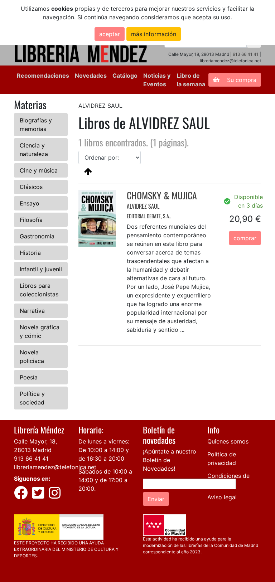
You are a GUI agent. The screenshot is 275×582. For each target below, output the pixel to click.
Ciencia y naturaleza (34, 149)
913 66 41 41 (246, 54)
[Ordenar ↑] (88, 171)
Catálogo (125, 75)
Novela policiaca (32, 356)
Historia (30, 252)
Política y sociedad (32, 398)
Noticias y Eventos (156, 80)
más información (153, 34)
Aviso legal (222, 497)
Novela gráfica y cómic (39, 331)
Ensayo (29, 203)
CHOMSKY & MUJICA (162, 195)
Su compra (240, 79)
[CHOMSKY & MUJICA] (97, 217)
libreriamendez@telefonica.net (55, 467)
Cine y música (39, 170)
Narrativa (32, 310)
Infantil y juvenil (41, 269)
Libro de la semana (191, 80)
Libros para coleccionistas (39, 290)
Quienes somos (228, 441)
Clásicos (31, 186)
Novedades (91, 75)
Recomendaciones (43, 75)
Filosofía (31, 219)
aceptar (109, 34)
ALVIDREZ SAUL (143, 206)
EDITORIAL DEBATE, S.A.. (149, 216)
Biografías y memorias (36, 124)
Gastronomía (37, 236)
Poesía (29, 377)
